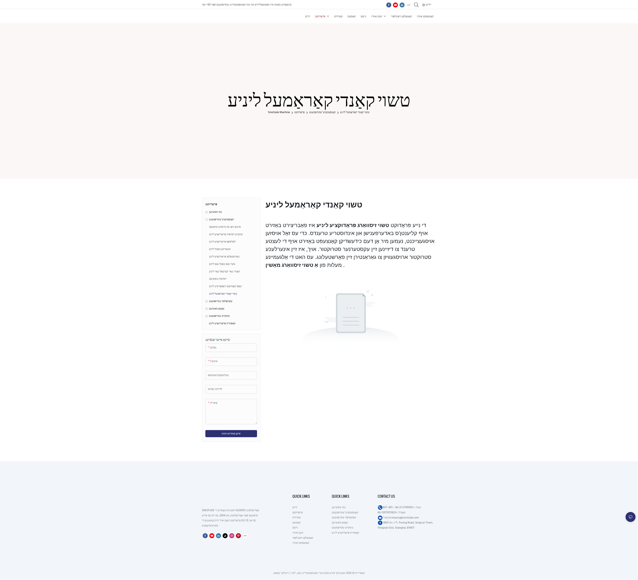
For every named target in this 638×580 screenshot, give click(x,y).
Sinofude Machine (279, 112)
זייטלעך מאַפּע (281, 573)
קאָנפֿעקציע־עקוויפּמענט (322, 112)
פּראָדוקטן (299, 112)
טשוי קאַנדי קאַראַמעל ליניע (354, 112)
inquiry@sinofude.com (405, 517)
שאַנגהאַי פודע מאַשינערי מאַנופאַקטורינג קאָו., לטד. (318, 573)
